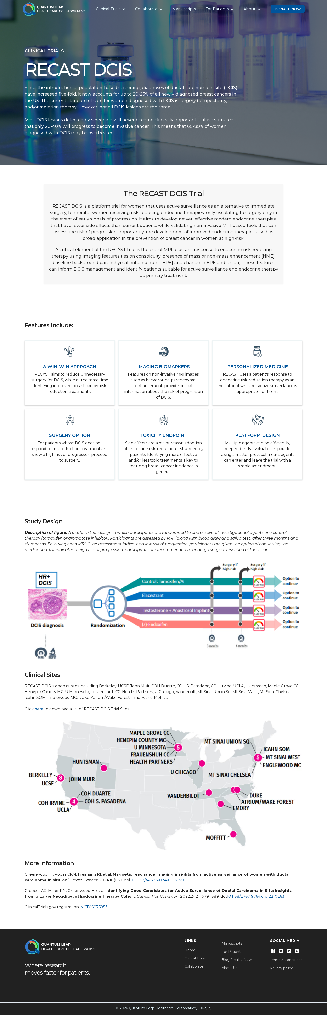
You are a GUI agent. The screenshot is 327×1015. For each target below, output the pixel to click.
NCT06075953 (94, 907)
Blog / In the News (237, 960)
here (39, 709)
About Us (229, 968)
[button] (111, 9)
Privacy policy (281, 968)
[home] (54, 9)
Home (190, 950)
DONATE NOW (288, 9)
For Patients (217, 9)
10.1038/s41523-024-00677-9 (157, 880)
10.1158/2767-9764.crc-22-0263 (255, 896)
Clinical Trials (108, 9)
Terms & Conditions (286, 960)
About (249, 9)
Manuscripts (184, 9)
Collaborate (146, 9)
